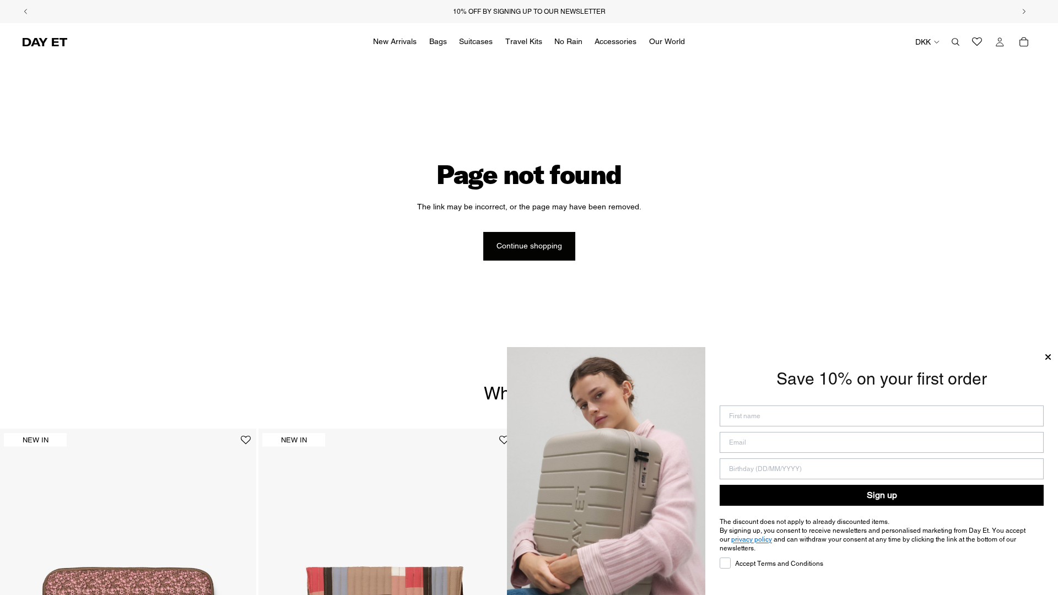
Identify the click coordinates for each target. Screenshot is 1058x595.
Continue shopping (529, 245)
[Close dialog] (1048, 357)
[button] (245, 444)
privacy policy (751, 539)
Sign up (882, 495)
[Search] (955, 42)
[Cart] (1024, 42)
